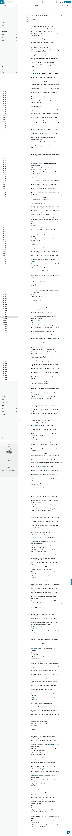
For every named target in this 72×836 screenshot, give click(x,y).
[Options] (70, 5)
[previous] (19, 419)
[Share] (28, 22)
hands (35, 228)
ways (32, 789)
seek (56, 22)
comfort (39, 243)
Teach (33, 163)
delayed (42, 288)
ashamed (36, 221)
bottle (44, 392)
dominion (33, 628)
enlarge (32, 156)
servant (38, 588)
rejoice (35, 766)
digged (41, 401)
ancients (48, 470)
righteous (56, 652)
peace (37, 775)
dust (45, 125)
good (37, 325)
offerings (51, 509)
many (36, 397)
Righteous (35, 648)
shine (42, 635)
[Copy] (28, 20)
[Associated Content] (61, 15)
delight (38, 173)
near (38, 710)
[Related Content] (67, 5)
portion (39, 275)
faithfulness (37, 425)
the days (41, 397)
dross (56, 558)
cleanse (48, 50)
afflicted (40, 320)
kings (53, 219)
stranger (37, 96)
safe (49, 550)
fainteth (38, 386)
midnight (36, 294)
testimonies (36, 117)
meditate (37, 73)
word (35, 58)
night (55, 263)
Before (33, 320)
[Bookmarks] (65, 5)
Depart (34, 541)
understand (40, 133)
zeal (35, 657)
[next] (70, 419)
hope (45, 547)
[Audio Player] (68, 832)
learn (32, 335)
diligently (55, 29)
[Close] (28, 15)
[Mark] (28, 17)
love (39, 596)
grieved (51, 744)
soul (35, 513)
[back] (1, 5)
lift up (43, 228)
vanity (51, 180)
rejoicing (39, 523)
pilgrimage (33, 261)
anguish (40, 670)
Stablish (34, 184)
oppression (44, 631)
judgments (55, 188)
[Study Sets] (62, 5)
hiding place (41, 537)
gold (32, 340)
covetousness (34, 177)
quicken (49, 125)
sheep (47, 825)
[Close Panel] (16, 5)
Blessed (33, 18)
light (53, 496)
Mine (34, 698)
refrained (38, 474)
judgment (37, 398)
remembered (38, 263)
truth (36, 667)
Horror (34, 255)
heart (41, 54)
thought (35, 284)
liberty (42, 217)
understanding (39, 167)
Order (34, 626)
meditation (42, 468)
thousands (55, 338)
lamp (40, 496)
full (43, 303)
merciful (48, 622)
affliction (46, 243)
